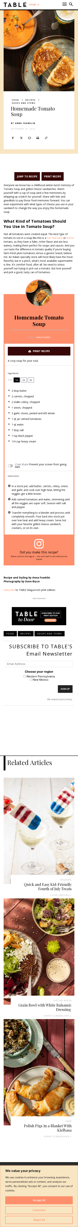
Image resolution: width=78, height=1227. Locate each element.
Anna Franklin (25, 123)
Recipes (30, 100)
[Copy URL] (46, 138)
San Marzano (54, 238)
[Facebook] (12, 138)
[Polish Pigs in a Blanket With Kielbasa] (39, 1072)
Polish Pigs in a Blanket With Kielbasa (48, 1127)
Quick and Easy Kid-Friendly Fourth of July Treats (48, 886)
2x (23, 380)
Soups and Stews (23, 103)
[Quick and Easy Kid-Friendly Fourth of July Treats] (39, 831)
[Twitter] (21, 138)
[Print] (37, 138)
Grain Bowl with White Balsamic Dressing (45, 1007)
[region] (39, 1196)
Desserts (66, 880)
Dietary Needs (63, 1000)
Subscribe (9, 590)
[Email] (29, 138)
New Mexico (40, 679)
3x (30, 380)
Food (15, 100)
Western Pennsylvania (40, 676)
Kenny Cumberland (56, 1015)
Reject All (39, 1219)
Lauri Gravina (59, 895)
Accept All (39, 1200)
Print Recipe (52, 176)
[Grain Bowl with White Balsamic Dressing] (39, 951)
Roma (70, 238)
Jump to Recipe (27, 176)
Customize (39, 1210)
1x (16, 380)
